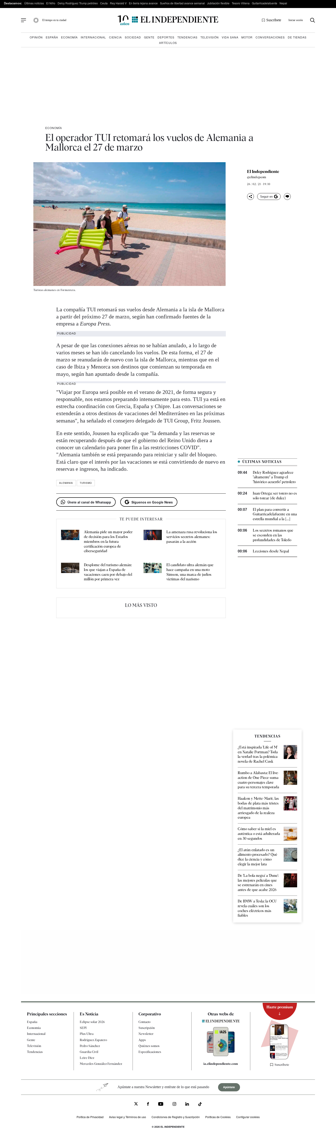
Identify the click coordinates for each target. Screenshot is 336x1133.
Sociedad (133, 37)
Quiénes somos (149, 1046)
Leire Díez (87, 1058)
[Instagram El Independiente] (174, 1104)
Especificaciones (150, 1052)
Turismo (86, 482)
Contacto (144, 1022)
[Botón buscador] (312, 20)
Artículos (168, 43)
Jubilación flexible (218, 3)
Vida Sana (230, 37)
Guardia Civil (89, 1052)
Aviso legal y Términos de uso (127, 1117)
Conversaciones (270, 37)
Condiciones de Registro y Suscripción (176, 1117)
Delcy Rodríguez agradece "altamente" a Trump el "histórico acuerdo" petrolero (274, 477)
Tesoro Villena (241, 3)
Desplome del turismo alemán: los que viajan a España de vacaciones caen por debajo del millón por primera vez (108, 572)
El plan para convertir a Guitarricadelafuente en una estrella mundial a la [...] (275, 514)
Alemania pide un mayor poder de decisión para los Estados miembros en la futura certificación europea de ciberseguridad (108, 541)
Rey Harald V (118, 3)
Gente (149, 37)
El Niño (50, 3)
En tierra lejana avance (143, 3)
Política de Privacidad (90, 1117)
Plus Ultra (86, 1034)
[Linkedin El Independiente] (187, 1104)
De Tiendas (297, 37)
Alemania (66, 482)
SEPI (83, 1028)
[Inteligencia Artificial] (221, 1055)
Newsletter (146, 1034)
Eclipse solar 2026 (92, 1022)
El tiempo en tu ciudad (54, 20)
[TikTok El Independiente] (200, 1105)
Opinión (36, 37)
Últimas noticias (34, 3)
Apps (142, 1040)
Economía (69, 37)
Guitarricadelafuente (264, 3)
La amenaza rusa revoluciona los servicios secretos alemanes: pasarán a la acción (191, 537)
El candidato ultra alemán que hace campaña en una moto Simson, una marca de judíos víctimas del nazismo (189, 572)
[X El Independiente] (136, 1104)
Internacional (93, 37)
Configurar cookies (248, 1117)
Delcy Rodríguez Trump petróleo (78, 3)
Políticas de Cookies (218, 1117)
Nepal (283, 3)
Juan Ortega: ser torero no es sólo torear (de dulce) (275, 495)
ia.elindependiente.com (220, 1064)
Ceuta (104, 3)
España (52, 37)
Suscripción (147, 1028)
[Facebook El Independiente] (148, 1104)
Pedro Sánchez (90, 1046)
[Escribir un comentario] (287, 196)
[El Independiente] (168, 20)
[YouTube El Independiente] (160, 1104)
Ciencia (115, 37)
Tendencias (187, 37)
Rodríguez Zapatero (93, 1040)
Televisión (209, 37)
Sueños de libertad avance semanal (182, 3)
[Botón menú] (23, 20)
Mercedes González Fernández (101, 1064)
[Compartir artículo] (250, 196)
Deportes (165, 37)
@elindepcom (256, 177)
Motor (247, 37)
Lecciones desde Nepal (271, 551)
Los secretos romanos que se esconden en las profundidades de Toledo (273, 535)
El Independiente (263, 172)
